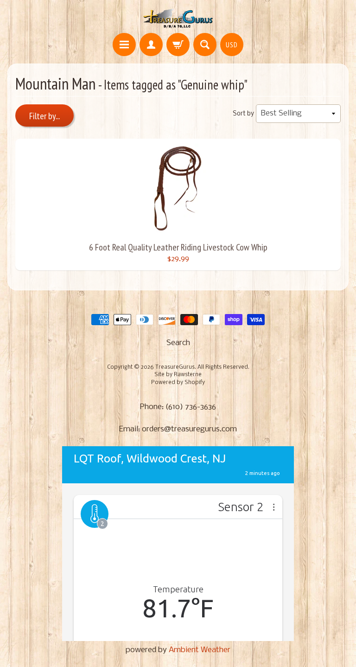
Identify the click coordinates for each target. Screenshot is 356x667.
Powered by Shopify (178, 382)
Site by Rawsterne (178, 375)
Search (178, 343)
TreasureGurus (175, 367)
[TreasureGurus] (178, 17)
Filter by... (44, 116)
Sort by (243, 113)
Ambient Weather (199, 650)
